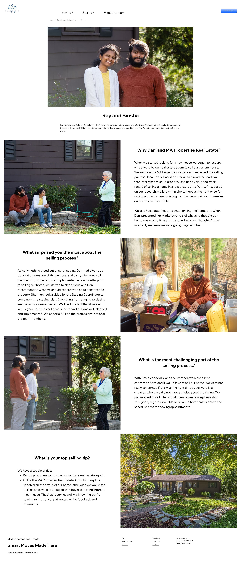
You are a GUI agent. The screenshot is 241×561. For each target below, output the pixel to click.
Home (124, 538)
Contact (125, 545)
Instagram (156, 541)
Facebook (156, 538)
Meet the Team (114, 12)
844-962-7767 (184, 538)
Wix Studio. (34, 552)
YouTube (156, 545)
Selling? (88, 12)
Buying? (67, 12)
